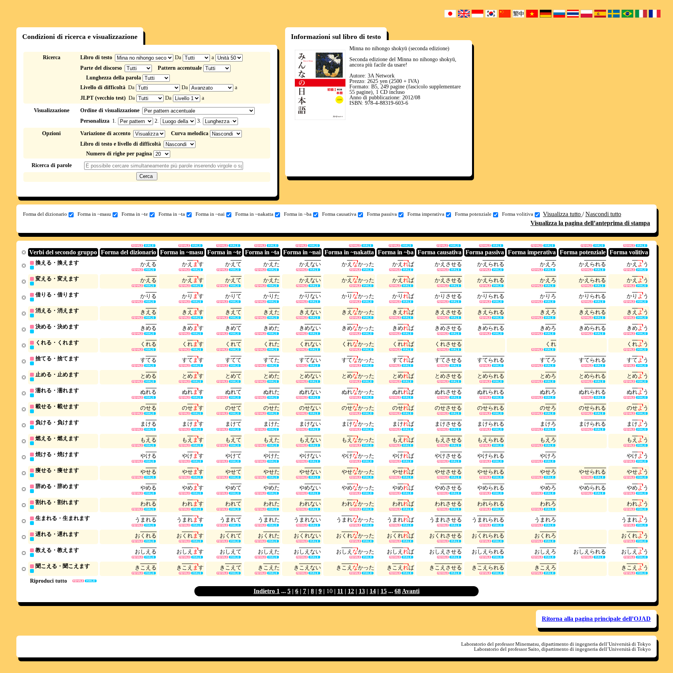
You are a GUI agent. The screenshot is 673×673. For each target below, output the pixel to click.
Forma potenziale (473, 214)
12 (351, 591)
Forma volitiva (517, 214)
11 (340, 591)
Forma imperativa (425, 214)
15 (384, 591)
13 (362, 591)
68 (398, 591)
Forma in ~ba (298, 214)
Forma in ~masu (94, 214)
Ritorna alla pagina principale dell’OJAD (596, 618)
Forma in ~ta (172, 214)
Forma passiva (382, 214)
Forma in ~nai (210, 214)
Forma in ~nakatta (254, 214)
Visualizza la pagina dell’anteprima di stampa (590, 223)
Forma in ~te (135, 214)
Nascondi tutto (603, 214)
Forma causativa (339, 214)
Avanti (410, 591)
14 (373, 591)
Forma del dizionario (45, 214)
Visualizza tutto (562, 214)
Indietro (265, 591)
